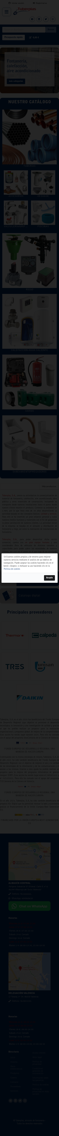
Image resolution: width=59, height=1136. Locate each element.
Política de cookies (12, 569)
